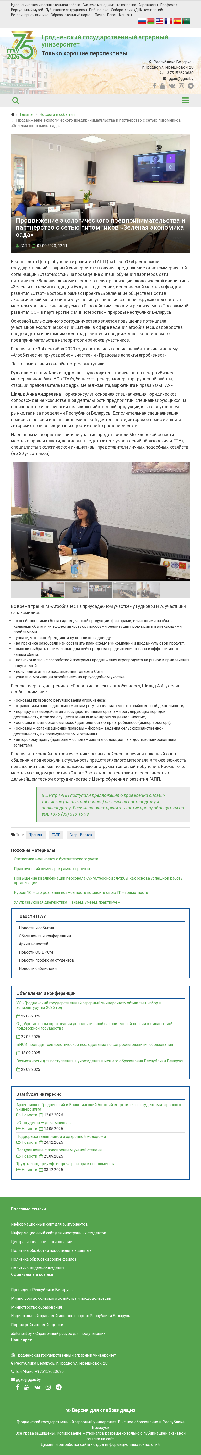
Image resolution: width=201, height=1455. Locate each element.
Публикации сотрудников (66, 10)
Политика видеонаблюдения (37, 1268)
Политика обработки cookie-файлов (44, 1259)
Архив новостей (33, 944)
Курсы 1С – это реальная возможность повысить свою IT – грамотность (81, 892)
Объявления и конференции (45, 936)
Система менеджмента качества (109, 5)
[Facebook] (17, 1387)
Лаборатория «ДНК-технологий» (137, 10)
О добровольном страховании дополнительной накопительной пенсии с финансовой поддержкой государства (94, 1026)
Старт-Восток (81, 835)
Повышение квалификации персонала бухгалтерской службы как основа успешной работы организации (99, 880)
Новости (29, 1115)
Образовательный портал (71, 15)
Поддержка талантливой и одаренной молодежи (61, 1136)
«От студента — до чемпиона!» (44, 1123)
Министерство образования (36, 1307)
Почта (100, 15)
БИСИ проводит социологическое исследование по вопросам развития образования (94, 1044)
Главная (27, 114)
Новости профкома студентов (46, 960)
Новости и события (57, 114)
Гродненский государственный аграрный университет (105, 40)
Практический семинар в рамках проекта (52, 868)
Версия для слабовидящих (103, 1410)
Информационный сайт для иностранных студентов (58, 1233)
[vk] (172, 85)
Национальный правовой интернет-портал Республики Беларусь (70, 1316)
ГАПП (56, 835)
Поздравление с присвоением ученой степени (59, 1150)
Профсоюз (168, 5)
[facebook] (154, 85)
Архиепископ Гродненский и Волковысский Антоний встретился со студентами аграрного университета (98, 1107)
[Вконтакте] (37, 1387)
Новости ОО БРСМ (36, 952)
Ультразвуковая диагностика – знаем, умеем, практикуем (67, 902)
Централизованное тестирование (41, 1241)
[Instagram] (48, 1387)
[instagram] (181, 85)
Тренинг (36, 835)
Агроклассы (148, 5)
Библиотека (98, 10)
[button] (185, 466)
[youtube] (162, 85)
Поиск (112, 15)
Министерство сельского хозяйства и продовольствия (61, 1298)
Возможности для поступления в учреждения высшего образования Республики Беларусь (100, 1061)
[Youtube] (26, 1387)
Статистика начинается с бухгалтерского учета (56, 859)
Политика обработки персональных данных (51, 1250)
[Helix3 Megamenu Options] (185, 100)
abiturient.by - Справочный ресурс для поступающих (58, 1333)
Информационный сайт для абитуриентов (49, 1224)
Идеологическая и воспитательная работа (45, 5)
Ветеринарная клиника (29, 15)
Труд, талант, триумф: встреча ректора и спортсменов (65, 1164)
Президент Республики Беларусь (42, 1289)
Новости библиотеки (38, 968)
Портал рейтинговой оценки (37, 1324)
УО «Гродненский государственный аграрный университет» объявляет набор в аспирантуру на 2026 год (89, 1005)
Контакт (125, 15)
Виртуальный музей (27, 10)
